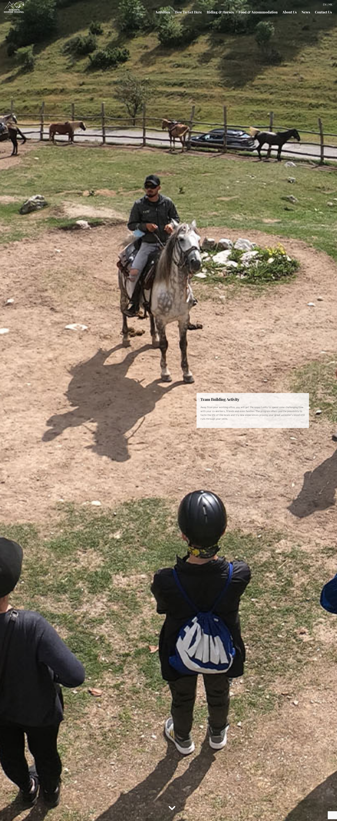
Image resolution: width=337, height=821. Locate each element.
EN (324, 4)
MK (330, 4)
